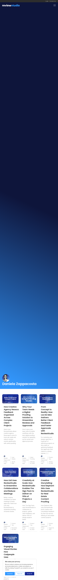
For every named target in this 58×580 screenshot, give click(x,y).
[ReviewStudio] (11, 5)
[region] (19, 568)
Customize (10, 573)
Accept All (29, 573)
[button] (54, 5)
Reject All (19, 573)
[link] (10, 398)
